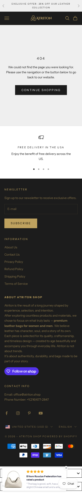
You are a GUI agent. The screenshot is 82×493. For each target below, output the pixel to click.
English (65, 426)
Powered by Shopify (59, 436)
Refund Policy (13, 269)
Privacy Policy (13, 262)
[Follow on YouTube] (40, 413)
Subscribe (21, 223)
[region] (41, 148)
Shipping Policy (14, 276)
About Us (10, 247)
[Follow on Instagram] (18, 413)
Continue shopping (41, 90)
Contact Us (12, 254)
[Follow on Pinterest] (29, 413)
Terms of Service (16, 284)
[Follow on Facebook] (6, 413)
